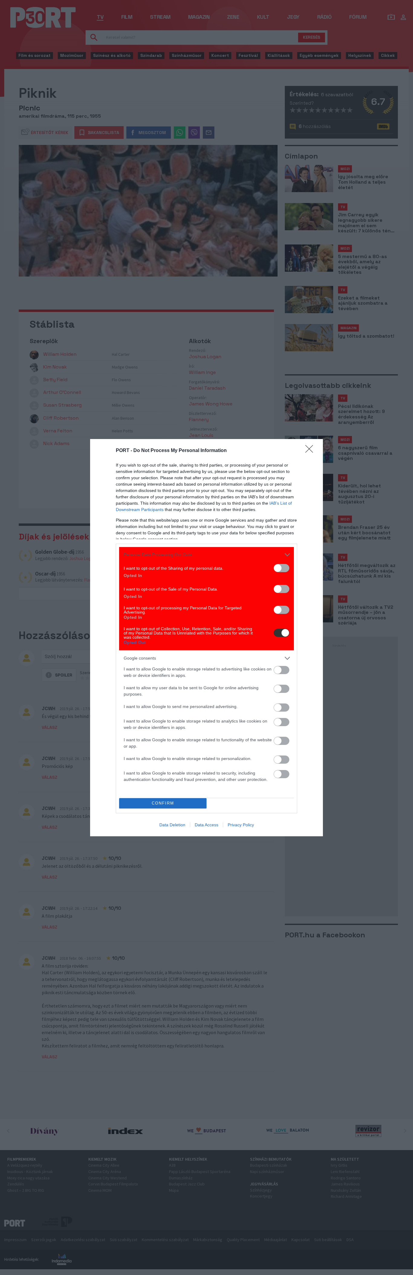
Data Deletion (172, 824)
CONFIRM (163, 803)
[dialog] (206, 637)
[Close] (311, 451)
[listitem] (206, 555)
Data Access (206, 824)
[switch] (281, 568)
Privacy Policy (241, 824)
